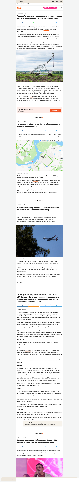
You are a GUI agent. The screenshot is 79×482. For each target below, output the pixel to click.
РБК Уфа (20, 268)
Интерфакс (46, 29)
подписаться (55, 110)
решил (54, 359)
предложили (25, 368)
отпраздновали (34, 330)
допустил (33, 383)
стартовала (26, 312)
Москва (25, 3)
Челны (18, 3)
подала (22, 377)
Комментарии (39, 117)
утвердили (28, 350)
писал (31, 96)
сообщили (49, 219)
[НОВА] (49, 8)
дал (38, 322)
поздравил (41, 189)
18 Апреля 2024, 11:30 (21, 13)
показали (30, 342)
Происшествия (19, 282)
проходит (35, 180)
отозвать (33, 398)
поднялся (33, 391)
